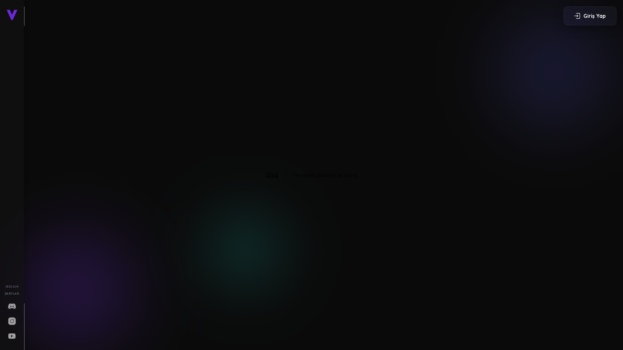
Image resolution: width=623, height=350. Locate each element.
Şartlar (12, 293)
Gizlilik (12, 286)
